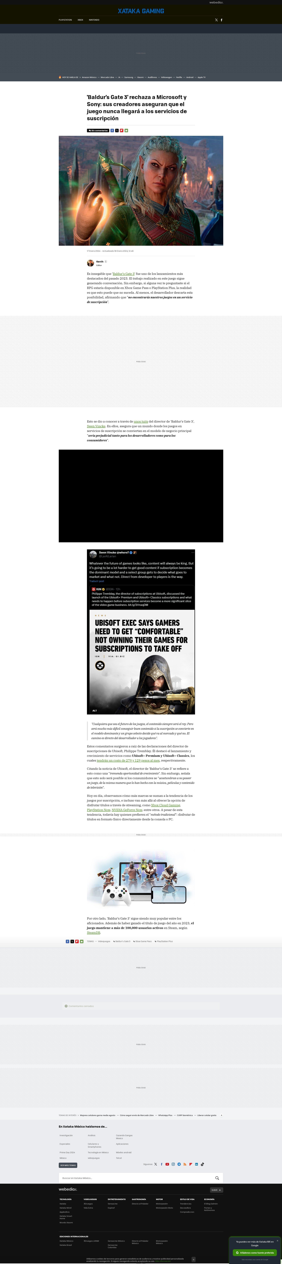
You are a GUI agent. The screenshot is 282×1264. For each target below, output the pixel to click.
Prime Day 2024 (67, 1152)
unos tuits (141, 421)
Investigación (66, 1135)
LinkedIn (196, 1163)
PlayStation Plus (165, 941)
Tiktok (202, 1163)
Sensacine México (116, 1240)
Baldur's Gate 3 (124, 274)
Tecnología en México (98, 1152)
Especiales (65, 1143)
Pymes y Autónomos (209, 1208)
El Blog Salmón (211, 1203)
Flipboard (121, 130)
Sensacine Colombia (113, 1246)
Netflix (179, 77)
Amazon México (89, 77)
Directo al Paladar (140, 1203)
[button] (101, 261)
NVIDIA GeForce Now (127, 810)
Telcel (119, 1157)
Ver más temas (68, 1165)
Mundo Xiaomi (66, 1222)
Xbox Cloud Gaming (165, 805)
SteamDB (93, 932)
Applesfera (64, 1211)
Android (189, 77)
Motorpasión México (162, 1242)
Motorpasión (162, 1203)
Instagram (173, 1163)
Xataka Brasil (66, 1245)
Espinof (111, 1207)
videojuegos (94, 1157)
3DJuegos (88, 1203)
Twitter (216, 20)
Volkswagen (166, 77)
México (63, 1157)
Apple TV (201, 77)
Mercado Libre (107, 77)
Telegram (179, 1163)
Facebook (221, 20)
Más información (163, 1261)
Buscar (217, 1178)
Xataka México (66, 1240)
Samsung (128, 77)
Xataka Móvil (65, 1207)
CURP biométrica (185, 1115)
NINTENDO (94, 19)
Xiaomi (140, 77)
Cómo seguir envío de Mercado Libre (137, 1115)
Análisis (91, 1135)
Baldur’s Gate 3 (122, 941)
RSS (185, 1163)
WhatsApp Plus (165, 1115)
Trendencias (185, 1203)
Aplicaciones (122, 1143)
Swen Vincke (96, 426)
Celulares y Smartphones (94, 1145)
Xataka (63, 1203)
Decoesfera (185, 1207)
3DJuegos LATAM (91, 1240)
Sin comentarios (100, 130)
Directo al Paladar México (140, 1242)
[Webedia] (216, 2)
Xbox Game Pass (143, 941)
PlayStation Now (98, 810)
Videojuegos (141, 11)
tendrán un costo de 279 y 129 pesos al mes (128, 760)
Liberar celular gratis (206, 1115)
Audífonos (152, 77)
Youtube (167, 1163)
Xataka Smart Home (66, 1217)
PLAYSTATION (65, 19)
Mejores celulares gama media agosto (98, 1115)
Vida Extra (88, 1207)
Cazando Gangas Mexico (124, 1137)
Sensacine (113, 1203)
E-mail (126, 130)
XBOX (80, 19)
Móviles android (123, 1152)
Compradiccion (187, 1211)
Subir (214, 1190)
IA (119, 77)
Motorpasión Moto (164, 1207)
